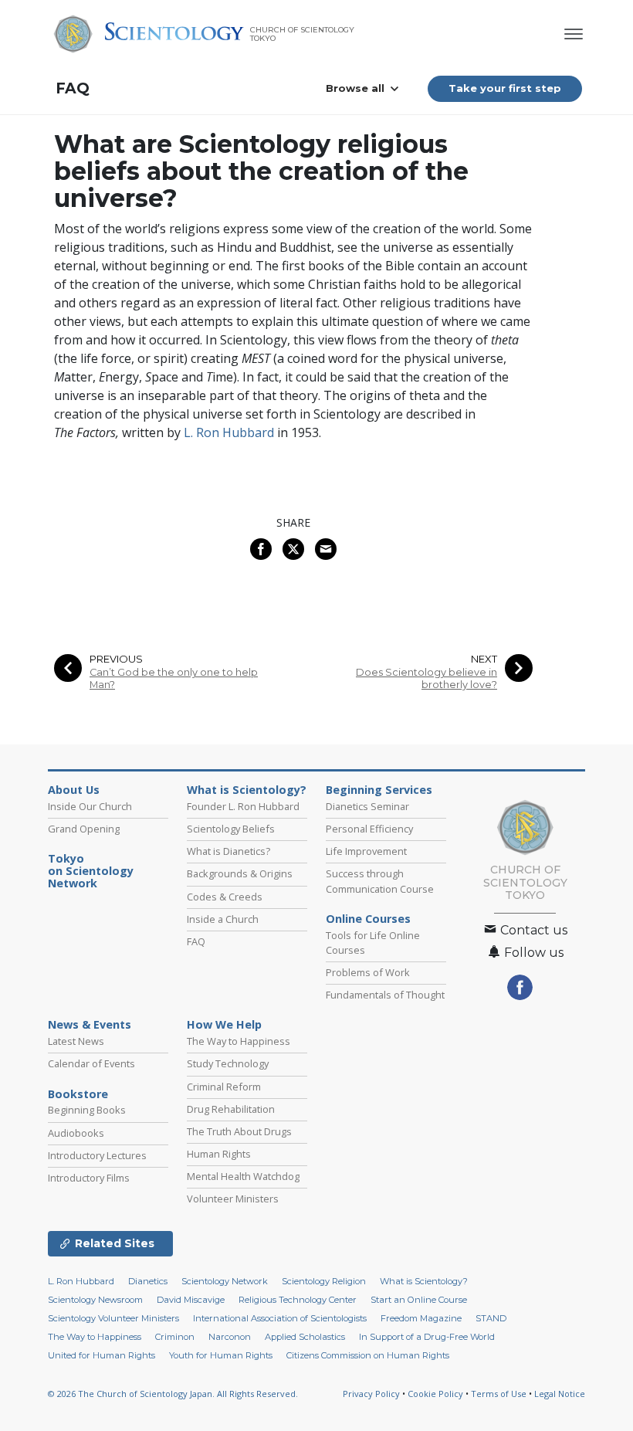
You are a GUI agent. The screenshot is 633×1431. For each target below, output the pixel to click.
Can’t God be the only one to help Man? (174, 678)
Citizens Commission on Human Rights (367, 1355)
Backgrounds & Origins (240, 873)
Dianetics (148, 1281)
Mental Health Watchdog (243, 1176)
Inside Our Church (90, 806)
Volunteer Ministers (233, 1198)
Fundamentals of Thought (385, 995)
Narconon (229, 1336)
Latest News (76, 1041)
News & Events (89, 1025)
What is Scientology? (246, 790)
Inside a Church (223, 919)
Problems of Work (368, 972)
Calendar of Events (91, 1063)
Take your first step (505, 88)
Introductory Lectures (97, 1155)
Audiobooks (76, 1133)
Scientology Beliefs (231, 829)
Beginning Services (379, 790)
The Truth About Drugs (239, 1131)
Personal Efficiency (369, 829)
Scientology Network (224, 1281)
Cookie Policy (435, 1393)
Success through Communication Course (380, 880)
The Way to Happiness (238, 1041)
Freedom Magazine (421, 1318)
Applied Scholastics (305, 1336)
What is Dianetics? (228, 851)
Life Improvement (366, 851)
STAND (491, 1318)
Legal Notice (559, 1393)
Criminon (175, 1336)
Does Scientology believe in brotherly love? (426, 678)
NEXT (484, 659)
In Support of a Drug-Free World (427, 1336)
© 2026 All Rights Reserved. (173, 1393)
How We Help (224, 1025)
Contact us (532, 930)
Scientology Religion (324, 1281)
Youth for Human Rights (220, 1355)
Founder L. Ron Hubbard (243, 806)
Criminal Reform (224, 1087)
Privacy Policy (371, 1393)
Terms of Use (498, 1393)
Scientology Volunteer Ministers (113, 1318)
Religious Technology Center (298, 1299)
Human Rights (219, 1154)
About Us (74, 790)
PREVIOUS (116, 659)
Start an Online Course (419, 1299)
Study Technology (228, 1063)
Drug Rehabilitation (231, 1109)
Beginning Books (87, 1110)
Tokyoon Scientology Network (91, 871)
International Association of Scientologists (280, 1318)
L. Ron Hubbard (229, 432)
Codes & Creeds (224, 897)
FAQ (73, 88)
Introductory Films (89, 1178)
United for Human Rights (101, 1355)
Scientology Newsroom (95, 1299)
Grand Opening (84, 829)
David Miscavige (191, 1299)
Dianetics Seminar (367, 806)
